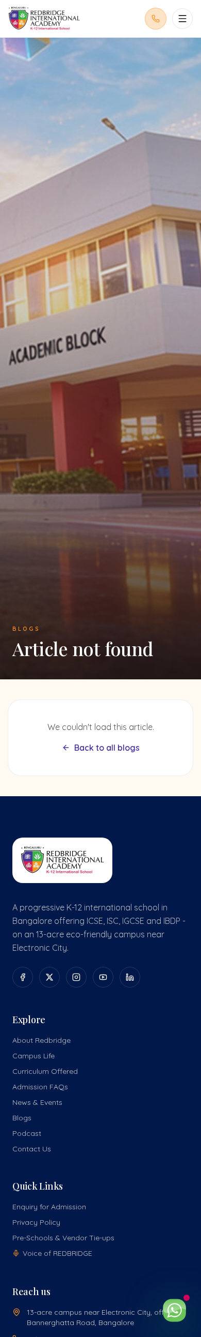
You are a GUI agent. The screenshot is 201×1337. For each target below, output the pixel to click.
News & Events (37, 1102)
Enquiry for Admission (49, 1206)
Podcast (26, 1133)
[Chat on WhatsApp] (174, 1310)
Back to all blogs (107, 747)
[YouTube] (103, 977)
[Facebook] (22, 977)
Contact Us (31, 1148)
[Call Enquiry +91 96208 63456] (155, 18)
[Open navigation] (182, 18)
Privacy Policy (36, 1222)
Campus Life (33, 1055)
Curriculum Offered (45, 1071)
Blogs (21, 1117)
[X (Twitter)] (49, 977)
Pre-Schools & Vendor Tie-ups (63, 1237)
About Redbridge (41, 1040)
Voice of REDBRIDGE (57, 1253)
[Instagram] (76, 977)
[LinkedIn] (130, 977)
